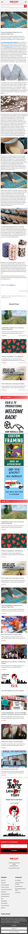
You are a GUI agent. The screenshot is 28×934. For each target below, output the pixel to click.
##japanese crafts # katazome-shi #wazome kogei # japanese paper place (13, 296)
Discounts (3, 882)
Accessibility (4, 901)
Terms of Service (5, 905)
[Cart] (26, 2)
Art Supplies (18, 880)
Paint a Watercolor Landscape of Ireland (12, 578)
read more (3, 529)
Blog (2, 898)
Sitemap (3, 907)
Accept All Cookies (14, 931)
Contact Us (3, 891)
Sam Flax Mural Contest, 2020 (9, 769)
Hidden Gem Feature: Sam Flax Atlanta (12, 741)
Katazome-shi (9, 46)
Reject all (14, 928)
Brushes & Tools (18, 886)
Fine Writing (17, 892)
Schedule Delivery (5, 896)
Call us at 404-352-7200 (14, 868)
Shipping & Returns (5, 894)
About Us (3, 880)
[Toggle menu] (2, 2)
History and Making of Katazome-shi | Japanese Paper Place (12, 606)
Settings (14, 925)
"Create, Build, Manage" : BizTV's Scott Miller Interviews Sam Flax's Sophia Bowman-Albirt (13, 713)
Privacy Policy (4, 903)
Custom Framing (5, 887)
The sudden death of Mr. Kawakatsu (9, 42)
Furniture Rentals (5, 885)
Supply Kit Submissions (6, 889)
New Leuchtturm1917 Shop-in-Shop (11, 634)
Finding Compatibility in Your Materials (12, 551)
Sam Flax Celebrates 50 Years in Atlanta (12, 690)
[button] (14, 820)
